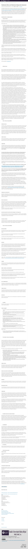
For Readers (2, 518)
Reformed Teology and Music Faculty (5, 512)
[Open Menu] (1, 0)
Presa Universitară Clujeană (4, 511)
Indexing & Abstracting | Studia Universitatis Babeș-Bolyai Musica (9, 492)
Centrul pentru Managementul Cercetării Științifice (7, 513)
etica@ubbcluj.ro (9, 61)
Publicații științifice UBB (4, 514)
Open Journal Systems (4, 527)
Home (2, 2)
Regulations (21, 6)
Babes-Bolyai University (4, 510)
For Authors (2, 519)
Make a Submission (4, 486)
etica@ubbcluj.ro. (22, 483)
